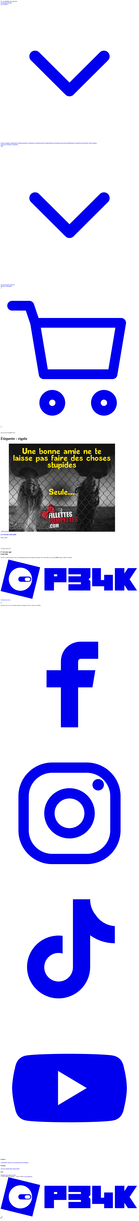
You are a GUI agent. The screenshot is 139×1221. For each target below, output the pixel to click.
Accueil (14, 1175)
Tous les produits (5, 1168)
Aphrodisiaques (70, 143)
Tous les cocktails (5, 143)
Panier (18, 1168)
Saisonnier (57, 143)
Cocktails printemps (22, 143)
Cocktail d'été (13, 143)
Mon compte (13, 1168)
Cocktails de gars (79, 143)
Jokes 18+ (12, 284)
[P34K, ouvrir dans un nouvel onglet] (69, 598)
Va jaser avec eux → (6, 599)
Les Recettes (4, 1162)
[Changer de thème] (1, 288)
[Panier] (69, 425)
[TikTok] (69, 1018)
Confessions (15, 144)
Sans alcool (63, 143)
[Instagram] (69, 881)
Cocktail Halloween (49, 143)
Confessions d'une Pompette (21, 1162)
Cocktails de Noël (39, 143)
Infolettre (3, 1175)
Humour (9, 144)
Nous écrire (8, 1175)
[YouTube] (69, 1156)
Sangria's (86, 143)
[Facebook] (69, 744)
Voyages (3, 286)
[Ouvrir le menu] (1, 427)
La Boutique (8, 286)
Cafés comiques (93, 143)
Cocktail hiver (31, 143)
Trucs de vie (4, 144)
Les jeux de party (5, 284)
